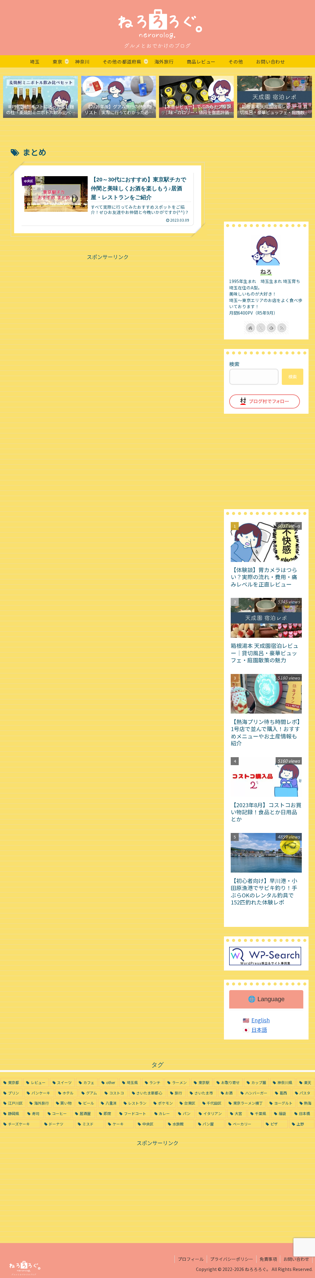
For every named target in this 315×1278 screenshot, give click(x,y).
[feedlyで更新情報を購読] (271, 328)
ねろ (266, 271)
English (260, 1020)
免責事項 (268, 1259)
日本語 (259, 1029)
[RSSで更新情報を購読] (282, 328)
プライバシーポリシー (231, 1259)
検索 (234, 364)
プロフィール (191, 1259)
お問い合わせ (296, 1259)
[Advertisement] (108, 305)
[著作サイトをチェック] (250, 328)
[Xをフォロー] (261, 328)
